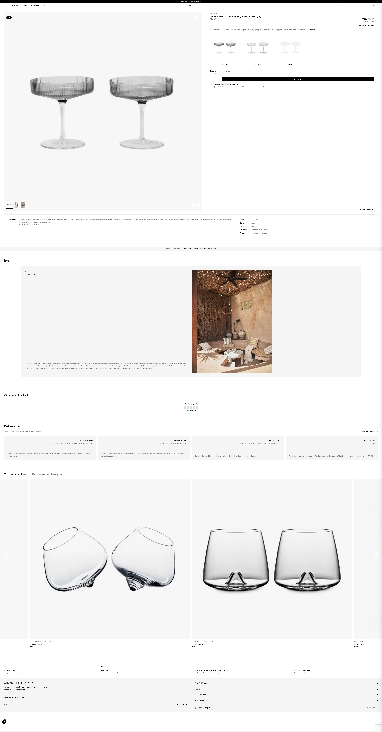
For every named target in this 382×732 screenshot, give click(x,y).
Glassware (53, 642)
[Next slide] (198, 205)
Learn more (370, 25)
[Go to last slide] (6, 555)
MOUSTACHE (358, 642)
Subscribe (181, 704)
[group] (9, 205)
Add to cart (298, 79)
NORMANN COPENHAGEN (39, 642)
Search (339, 6)
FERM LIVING (214, 19)
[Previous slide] (193, 205)
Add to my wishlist (368, 209)
